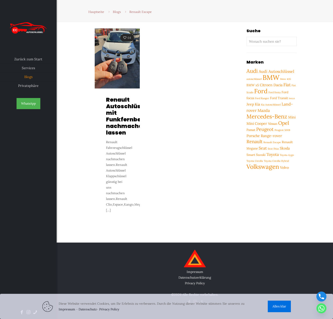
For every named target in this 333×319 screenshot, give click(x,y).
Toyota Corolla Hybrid (276, 160)
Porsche (253, 135)
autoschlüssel (254, 79)
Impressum (195, 272)
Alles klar (279, 306)
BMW (271, 77)
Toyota (272, 154)
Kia (257, 104)
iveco (292, 98)
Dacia (277, 85)
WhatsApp (28, 103)
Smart (250, 155)
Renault (254, 142)
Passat (250, 130)
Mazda (264, 110)
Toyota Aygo (287, 155)
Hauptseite (96, 12)
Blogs (117, 12)
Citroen (266, 85)
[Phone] (321, 297)
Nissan (272, 124)
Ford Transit (279, 98)
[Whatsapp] (321, 308)
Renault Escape (272, 142)
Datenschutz (88, 309)
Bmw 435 (285, 79)
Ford (261, 91)
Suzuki (260, 155)
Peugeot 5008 (282, 130)
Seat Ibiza (273, 148)
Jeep (250, 104)
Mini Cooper (256, 123)
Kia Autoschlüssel (271, 104)
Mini (292, 117)
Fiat (287, 84)
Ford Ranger (262, 98)
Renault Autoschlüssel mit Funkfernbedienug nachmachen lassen (134, 116)
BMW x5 (252, 85)
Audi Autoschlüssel (276, 71)
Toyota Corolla (254, 160)
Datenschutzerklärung (195, 277)
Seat (263, 148)
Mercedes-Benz (266, 116)
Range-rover (271, 135)
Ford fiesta (274, 92)
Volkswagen (262, 166)
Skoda (285, 148)
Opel (283, 123)
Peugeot (265, 129)
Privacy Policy (195, 283)
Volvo (284, 167)
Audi (252, 70)
